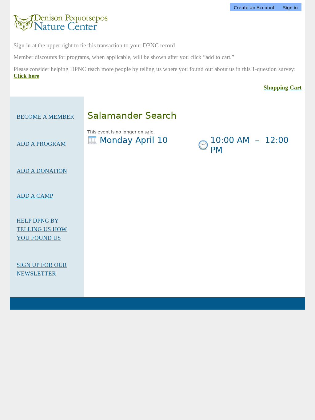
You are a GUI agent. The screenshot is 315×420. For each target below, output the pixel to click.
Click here (26, 76)
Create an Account (254, 7)
